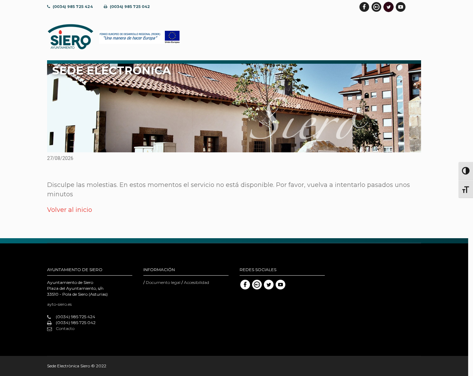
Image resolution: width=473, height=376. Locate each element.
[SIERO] (70, 37)
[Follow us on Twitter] (388, 7)
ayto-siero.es (59, 304)
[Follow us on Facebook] (364, 7)
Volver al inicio (69, 210)
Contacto (65, 328)
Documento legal (163, 282)
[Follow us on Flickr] (376, 7)
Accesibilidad (196, 282)
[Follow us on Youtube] (400, 7)
